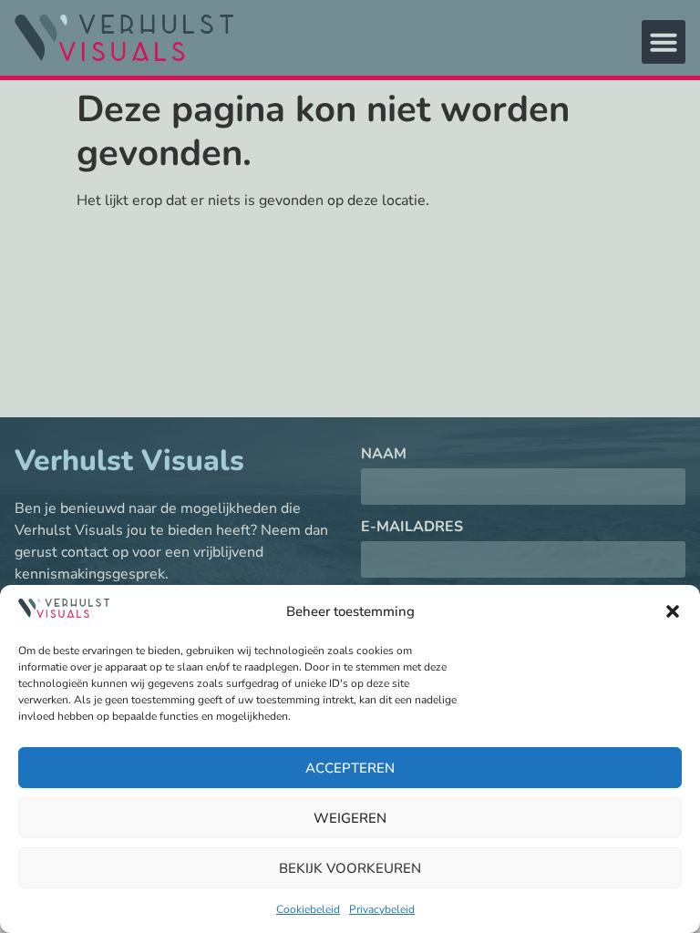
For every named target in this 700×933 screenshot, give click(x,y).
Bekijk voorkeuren (350, 868)
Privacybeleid (382, 909)
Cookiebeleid (308, 909)
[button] (673, 611)
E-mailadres (412, 528)
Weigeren (350, 818)
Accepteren (350, 768)
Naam (384, 455)
